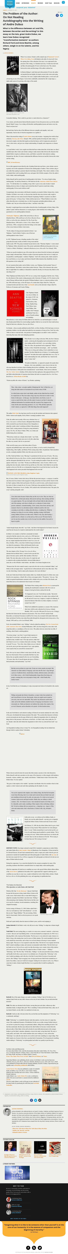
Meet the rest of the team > (18, 1218)
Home (18, 3)
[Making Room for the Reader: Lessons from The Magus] (25, 1147)
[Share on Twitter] (61, 15)
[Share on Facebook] (57, 15)
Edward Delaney (36, 1056)
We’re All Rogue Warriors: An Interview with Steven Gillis (40, 1156)
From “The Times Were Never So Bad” (17, 1056)
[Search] (63, 2)
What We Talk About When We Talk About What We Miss (30, 1128)
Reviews (40, 3)
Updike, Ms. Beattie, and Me (21, 1130)
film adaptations (47, 1094)
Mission (56, 3)
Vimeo (45, 1056)
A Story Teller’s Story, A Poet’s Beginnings (55, 1155)
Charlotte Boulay (17, 1206)
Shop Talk (48, 3)
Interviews (25, 3)
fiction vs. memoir (38, 1094)
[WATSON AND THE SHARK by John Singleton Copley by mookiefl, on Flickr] (23, 473)
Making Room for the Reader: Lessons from (25, 1156)
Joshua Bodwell (9, 53)
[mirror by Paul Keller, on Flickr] (32, 751)
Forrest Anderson (17, 1200)
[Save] (39, 1100)
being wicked (49, 1252)
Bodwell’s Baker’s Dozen (20, 1132)
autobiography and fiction (24, 1094)
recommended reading (14, 1095)
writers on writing (25, 1095)
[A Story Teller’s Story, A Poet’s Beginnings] (55, 1147)
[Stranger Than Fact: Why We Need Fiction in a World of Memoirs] (10, 1147)
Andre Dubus (14, 1094)
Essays (33, 3)
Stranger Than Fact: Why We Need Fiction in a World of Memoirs (10, 1156)
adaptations (7, 1094)
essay (32, 1094)
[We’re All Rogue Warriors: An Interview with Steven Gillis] (40, 1147)
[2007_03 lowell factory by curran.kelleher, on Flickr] (13, 162)
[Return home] (10, 5)
